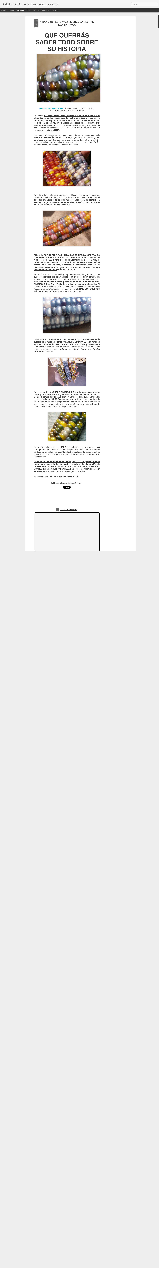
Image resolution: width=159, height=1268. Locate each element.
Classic (4, 10)
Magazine (20, 10)
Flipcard (12, 10)
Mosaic (29, 10)
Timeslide (54, 10)
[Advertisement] (113, 58)
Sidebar (36, 10)
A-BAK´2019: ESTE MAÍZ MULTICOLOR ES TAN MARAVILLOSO (67, 23)
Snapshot (45, 10)
